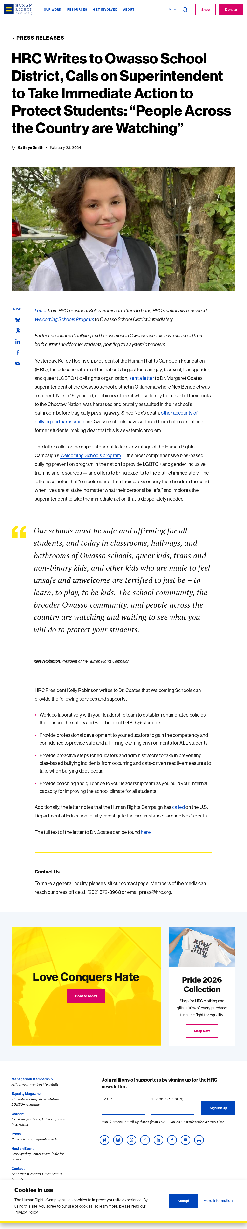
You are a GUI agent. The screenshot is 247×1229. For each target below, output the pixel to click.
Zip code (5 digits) (172, 1099)
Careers (18, 1114)
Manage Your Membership (32, 1079)
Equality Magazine (26, 1093)
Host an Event (23, 1148)
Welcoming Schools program (90, 455)
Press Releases (40, 38)
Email (116, 1099)
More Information (218, 1200)
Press (16, 1134)
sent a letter (141, 378)
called (178, 807)
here (146, 832)
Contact (18, 1168)
